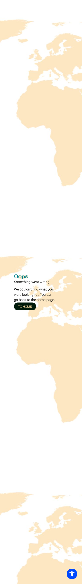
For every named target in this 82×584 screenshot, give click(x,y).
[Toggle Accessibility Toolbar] (72, 574)
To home (25, 306)
